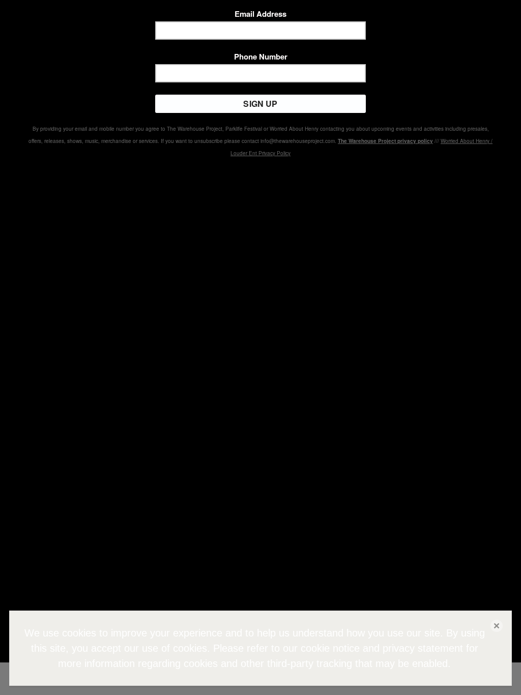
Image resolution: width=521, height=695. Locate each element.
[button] (496, 626)
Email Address (260, 14)
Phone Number (260, 57)
